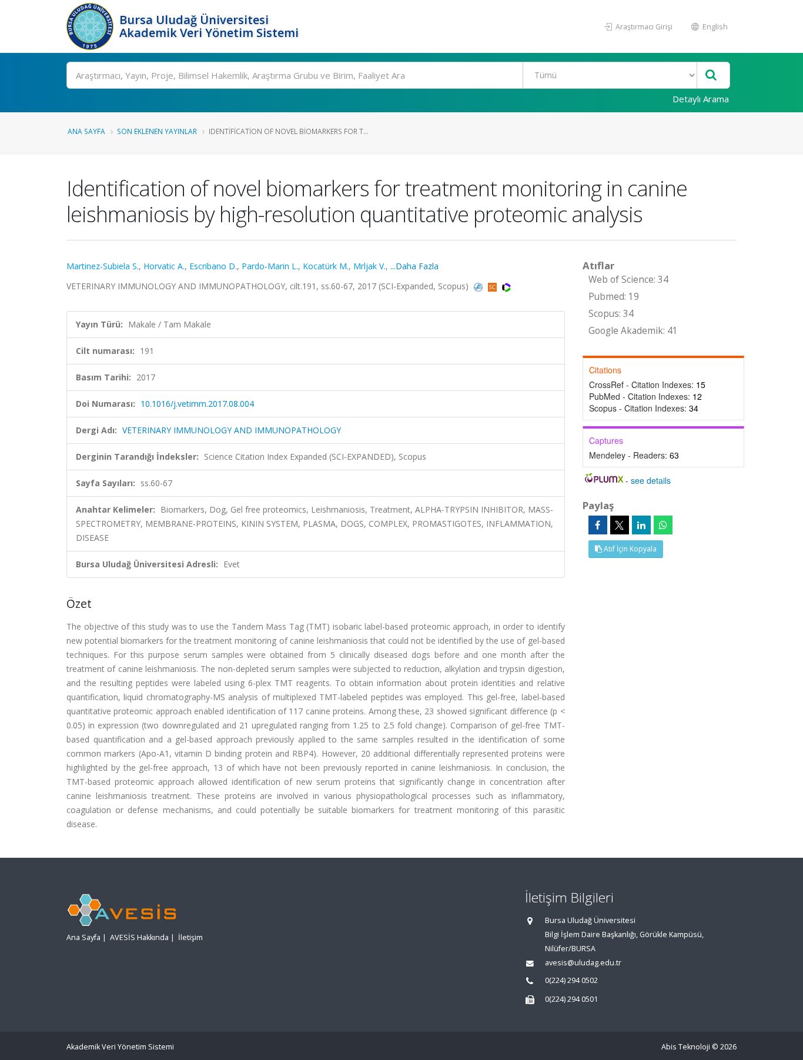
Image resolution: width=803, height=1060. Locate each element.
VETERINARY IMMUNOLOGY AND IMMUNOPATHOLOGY (231, 430)
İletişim (190, 937)
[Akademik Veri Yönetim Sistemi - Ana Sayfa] (91, 26)
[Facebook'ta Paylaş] (597, 525)
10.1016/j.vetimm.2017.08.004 (197, 403)
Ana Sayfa (86, 131)
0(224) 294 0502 (571, 980)
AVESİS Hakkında (139, 937)
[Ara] (711, 75)
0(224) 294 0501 (571, 999)
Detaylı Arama (700, 99)
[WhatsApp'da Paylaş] (663, 525)
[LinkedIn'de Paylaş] (641, 525)
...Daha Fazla (414, 266)
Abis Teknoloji (685, 1047)
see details (651, 480)
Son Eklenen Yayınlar (157, 131)
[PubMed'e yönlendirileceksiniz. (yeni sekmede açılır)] (479, 286)
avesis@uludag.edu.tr (583, 963)
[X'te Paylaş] (619, 525)
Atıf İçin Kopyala (629, 549)
